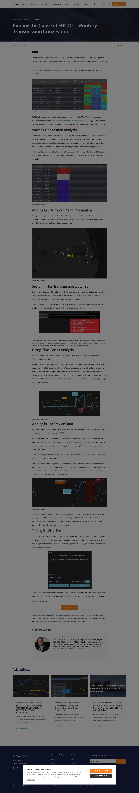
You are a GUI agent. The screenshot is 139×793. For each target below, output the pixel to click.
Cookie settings (101, 775)
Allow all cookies (101, 770)
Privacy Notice (31, 779)
